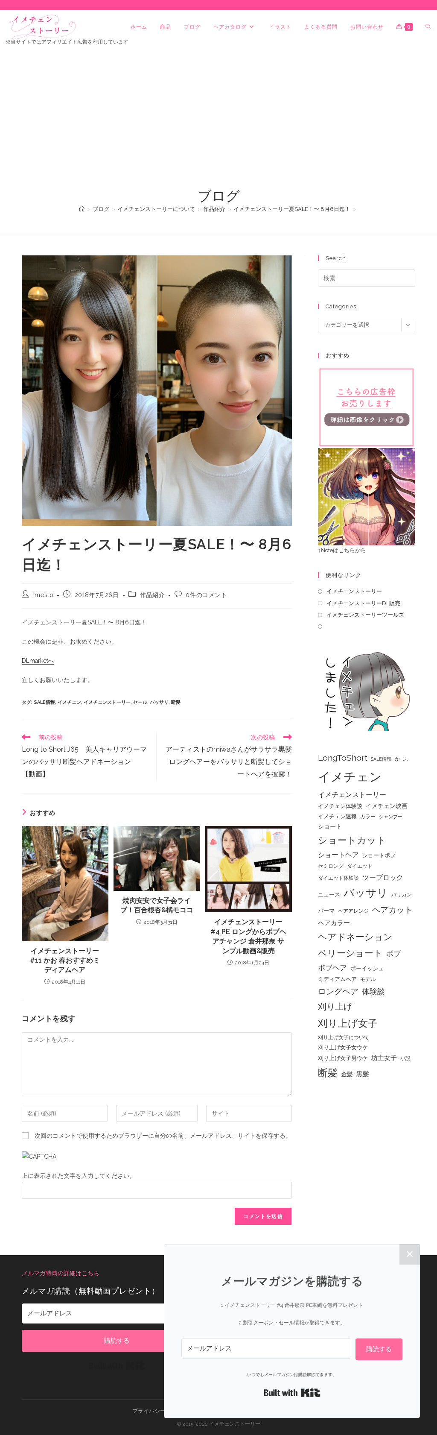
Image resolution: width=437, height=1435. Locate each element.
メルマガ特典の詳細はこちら (60, 1273)
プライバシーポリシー (160, 1411)
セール (140, 702)
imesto (43, 595)
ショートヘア (338, 855)
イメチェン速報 (337, 816)
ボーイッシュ (367, 968)
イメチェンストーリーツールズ (365, 615)
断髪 (176, 702)
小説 (405, 1058)
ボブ (393, 953)
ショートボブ (379, 855)
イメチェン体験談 (340, 806)
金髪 (347, 1074)
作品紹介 (152, 595)
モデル (368, 979)
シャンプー (390, 816)
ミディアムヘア (337, 979)
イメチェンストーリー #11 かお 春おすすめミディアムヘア (65, 960)
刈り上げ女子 (348, 1023)
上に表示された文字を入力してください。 (78, 1175)
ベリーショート (350, 953)
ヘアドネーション (355, 936)
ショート (330, 826)
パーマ (326, 911)
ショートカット (352, 840)
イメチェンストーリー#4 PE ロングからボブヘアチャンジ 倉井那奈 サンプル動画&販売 (248, 936)
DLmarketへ (38, 660)
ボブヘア (332, 968)
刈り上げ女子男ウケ (343, 1058)
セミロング (331, 866)
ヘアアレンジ (353, 911)
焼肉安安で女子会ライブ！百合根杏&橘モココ (156, 905)
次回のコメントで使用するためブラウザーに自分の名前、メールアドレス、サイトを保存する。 (163, 1135)
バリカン (401, 895)
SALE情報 (44, 702)
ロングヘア (338, 991)
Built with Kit (117, 1366)
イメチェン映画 (387, 805)
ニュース (329, 894)
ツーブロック (382, 877)
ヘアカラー (334, 923)
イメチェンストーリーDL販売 (363, 603)
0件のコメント (206, 595)
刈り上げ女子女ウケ (343, 1047)
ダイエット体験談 (338, 878)
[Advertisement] (218, 122)
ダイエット (360, 866)
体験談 (373, 991)
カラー (368, 817)
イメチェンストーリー (107, 702)
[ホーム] (81, 209)
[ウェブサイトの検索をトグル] (428, 27)
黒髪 (362, 1074)
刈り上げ (335, 1007)
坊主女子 (384, 1058)
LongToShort (342, 758)
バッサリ (159, 702)
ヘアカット (392, 909)
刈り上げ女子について (343, 1037)
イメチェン (69, 702)
